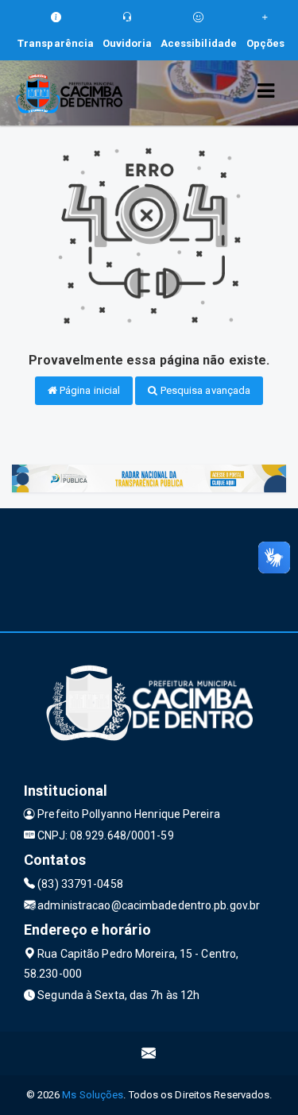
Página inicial (89, 390)
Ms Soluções (92, 1095)
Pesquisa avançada (204, 390)
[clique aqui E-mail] (149, 1053)
